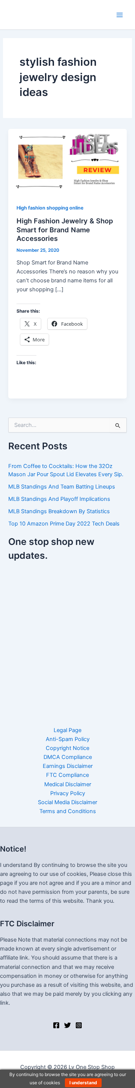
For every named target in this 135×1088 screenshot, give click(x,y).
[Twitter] (67, 1025)
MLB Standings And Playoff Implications (59, 499)
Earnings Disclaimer (68, 766)
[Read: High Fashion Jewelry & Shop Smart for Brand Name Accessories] (67, 161)
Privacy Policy (67, 793)
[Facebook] (56, 1025)
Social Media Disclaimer (67, 802)
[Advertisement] (67, 639)
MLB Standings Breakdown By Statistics (59, 511)
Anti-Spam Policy (68, 739)
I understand (83, 1082)
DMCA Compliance (68, 757)
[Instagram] (78, 1025)
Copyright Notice (67, 748)
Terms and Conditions (67, 811)
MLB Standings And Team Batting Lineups (61, 486)
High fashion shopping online (50, 208)
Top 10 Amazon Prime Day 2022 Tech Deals (64, 523)
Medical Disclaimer (67, 784)
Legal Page (67, 730)
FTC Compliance (67, 775)
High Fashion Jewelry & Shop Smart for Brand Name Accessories (64, 229)
